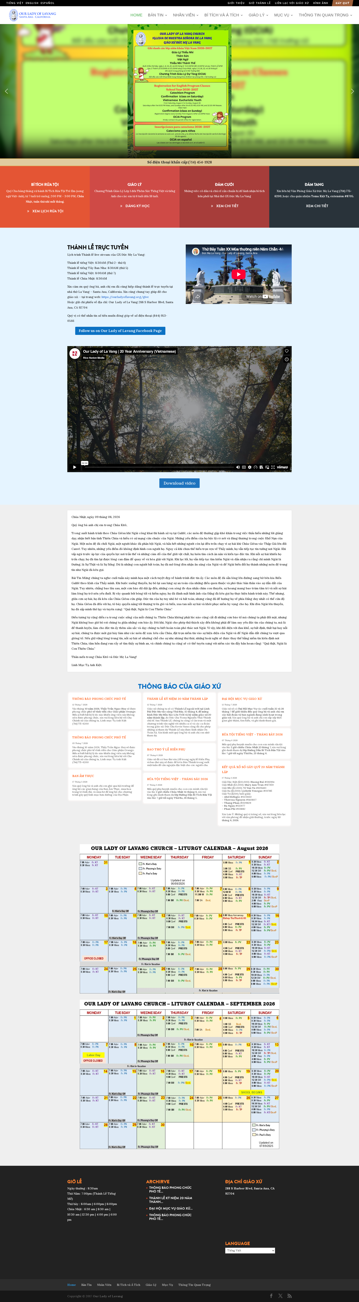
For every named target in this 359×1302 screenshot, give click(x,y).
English (32, 3)
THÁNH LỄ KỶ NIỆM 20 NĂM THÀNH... (170, 1200)
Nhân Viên (184, 15)
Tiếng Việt (15, 3)
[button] (6, 91)
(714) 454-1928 (200, 162)
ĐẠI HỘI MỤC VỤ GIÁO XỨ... (171, 1208)
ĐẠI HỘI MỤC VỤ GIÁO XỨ (242, 699)
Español (48, 3)
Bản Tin (156, 15)
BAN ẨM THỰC (83, 776)
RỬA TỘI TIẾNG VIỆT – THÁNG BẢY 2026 (252, 734)
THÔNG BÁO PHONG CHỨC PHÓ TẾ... (170, 1189)
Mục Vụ (281, 15)
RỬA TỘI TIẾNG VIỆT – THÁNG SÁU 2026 (177, 779)
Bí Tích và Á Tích (221, 15)
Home (136, 15)
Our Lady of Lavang (108, 1296)
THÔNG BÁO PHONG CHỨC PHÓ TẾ (99, 699)
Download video (179, 483)
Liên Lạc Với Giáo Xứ (292, 3)
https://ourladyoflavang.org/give (125, 297)
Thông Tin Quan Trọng (324, 15)
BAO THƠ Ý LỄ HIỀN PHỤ (166, 749)
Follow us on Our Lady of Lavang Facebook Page (120, 330)
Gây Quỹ (343, 3)
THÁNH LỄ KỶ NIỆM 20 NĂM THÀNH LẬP (177, 699)
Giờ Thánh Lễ (260, 3)
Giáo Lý (257, 15)
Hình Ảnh (320, 3)
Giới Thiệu (236, 3)
